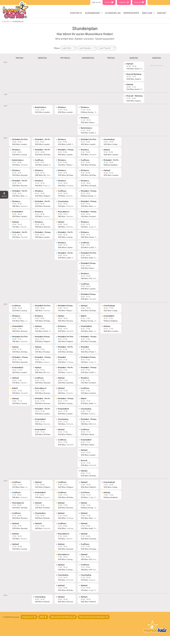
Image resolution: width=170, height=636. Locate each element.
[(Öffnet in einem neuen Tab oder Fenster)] (155, 626)
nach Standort (85, 48)
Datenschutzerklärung (62, 616)
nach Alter (66, 48)
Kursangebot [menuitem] (92, 13)
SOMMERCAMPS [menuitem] (131, 13)
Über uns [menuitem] (147, 13)
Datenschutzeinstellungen (92, 616)
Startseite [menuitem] (76, 13)
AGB (42, 616)
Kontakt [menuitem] (162, 13)
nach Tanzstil (105, 48)
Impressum (28, 616)
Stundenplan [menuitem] (112, 13)
